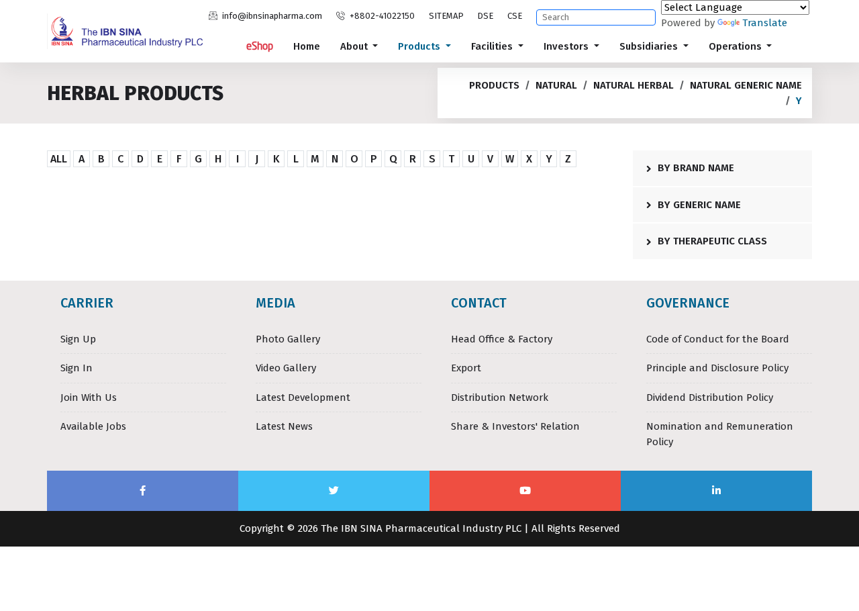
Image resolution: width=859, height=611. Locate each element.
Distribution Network (499, 397)
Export (466, 368)
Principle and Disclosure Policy (717, 368)
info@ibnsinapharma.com (271, 16)
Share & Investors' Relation (515, 426)
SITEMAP (446, 16)
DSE (485, 16)
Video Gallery (286, 368)
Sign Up (78, 339)
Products (420, 46)
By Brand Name (694, 168)
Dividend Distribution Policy (709, 397)
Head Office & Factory (501, 339)
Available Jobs (93, 426)
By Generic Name (698, 205)
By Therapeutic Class (711, 241)
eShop (259, 46)
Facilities (493, 46)
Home (306, 46)
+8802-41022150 (381, 16)
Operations (736, 46)
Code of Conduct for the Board (717, 339)
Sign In (76, 368)
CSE (514, 16)
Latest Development (303, 397)
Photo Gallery (288, 339)
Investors (567, 46)
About (355, 46)
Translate (764, 23)
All (58, 158)
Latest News (284, 426)
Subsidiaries (649, 46)
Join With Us (88, 397)
